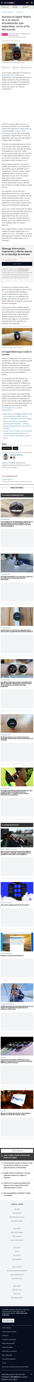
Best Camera (17, 1286)
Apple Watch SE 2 (8, 75)
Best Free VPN (17, 1213)
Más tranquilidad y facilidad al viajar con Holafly (17, 1194)
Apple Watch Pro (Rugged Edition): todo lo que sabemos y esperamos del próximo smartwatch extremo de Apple (17, 416)
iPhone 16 (26, 7)
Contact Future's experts (9, 1331)
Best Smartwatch (17, 1259)
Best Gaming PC (17, 1236)
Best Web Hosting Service (17, 1217)
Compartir (7, 67)
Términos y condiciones (9, 1339)
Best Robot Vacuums (17, 1297)
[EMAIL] (14, 457)
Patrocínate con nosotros (9, 1351)
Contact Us (5, 1335)
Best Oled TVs (17, 1255)
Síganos (17, 67)
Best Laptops (17, 1228)
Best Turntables (17, 1266)
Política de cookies (7, 1347)
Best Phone (17, 1247)
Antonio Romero (15, 34)
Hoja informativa (27, 67)
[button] (2, 2)
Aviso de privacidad (23, 270)
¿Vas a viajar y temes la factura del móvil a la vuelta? (17, 1156)
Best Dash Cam (17, 1290)
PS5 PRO (15, 7)
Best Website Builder (17, 1221)
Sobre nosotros (6, 1328)
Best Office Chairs (17, 1278)
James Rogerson (13, 35)
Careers (4, 1363)
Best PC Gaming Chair (17, 1240)
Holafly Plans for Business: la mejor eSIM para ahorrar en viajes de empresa (17, 1175)
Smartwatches (19, 12)
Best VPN (17, 1209)
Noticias (4, 34)
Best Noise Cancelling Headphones (17, 1270)
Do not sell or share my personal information (15, 1367)
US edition (15, 1377)
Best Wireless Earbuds (17, 1274)
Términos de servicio (23, 269)
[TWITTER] (11, 457)
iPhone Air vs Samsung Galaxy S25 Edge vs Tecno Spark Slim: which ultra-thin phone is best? (17, 1185)
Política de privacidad (8, 1343)
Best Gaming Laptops (17, 1232)
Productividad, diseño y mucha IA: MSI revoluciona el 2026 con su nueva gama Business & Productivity (18, 1165)
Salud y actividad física (7, 12)
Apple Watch (15, 176)
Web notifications (7, 1355)
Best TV (17, 1251)
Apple (26, 129)
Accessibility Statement (9, 1359)
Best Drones (17, 1293)
